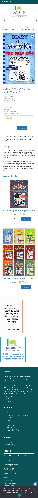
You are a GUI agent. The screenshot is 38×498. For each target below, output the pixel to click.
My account (28, 1)
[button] (32, 36)
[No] (36, 492)
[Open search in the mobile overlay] (34, 484)
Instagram (9, 401)
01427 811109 (6, 2)
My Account (9, 442)
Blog (24, 1)
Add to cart (22, 128)
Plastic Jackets (10, 422)
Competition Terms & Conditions (17, 415)
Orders (34, 1)
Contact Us (9, 417)
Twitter (8, 399)
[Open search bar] (35, 484)
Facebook (9, 396)
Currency (13, 16)
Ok (19, 495)
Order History (10, 445)
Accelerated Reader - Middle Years (17, 136)
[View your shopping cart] (36, 20)
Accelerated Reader (13, 27)
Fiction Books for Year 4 (22, 139)
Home (4, 27)
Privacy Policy (10, 425)
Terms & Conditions (12, 430)
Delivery (8, 420)
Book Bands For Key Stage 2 (25, 138)
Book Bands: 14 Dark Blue (9, 139)
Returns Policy (10, 427)
